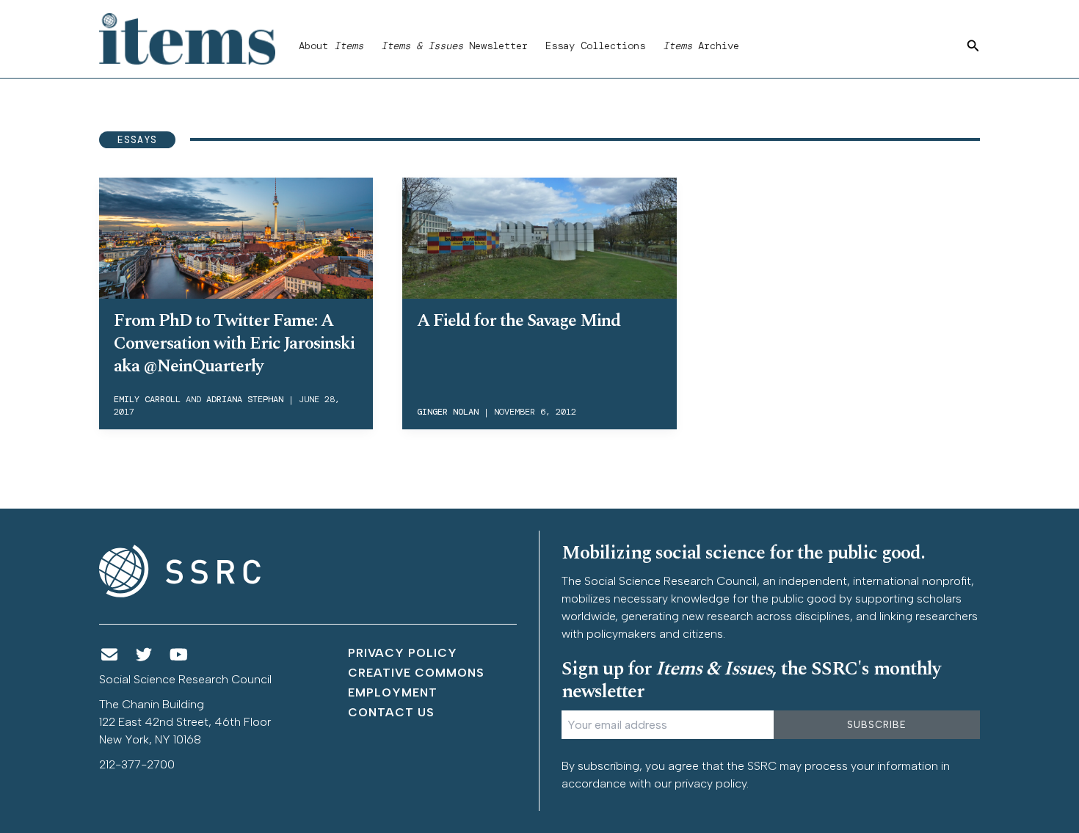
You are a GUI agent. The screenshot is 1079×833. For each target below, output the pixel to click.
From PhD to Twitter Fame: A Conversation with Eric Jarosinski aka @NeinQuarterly (234, 343)
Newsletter (454, 45)
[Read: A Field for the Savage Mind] (539, 235)
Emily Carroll (147, 399)
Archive (701, 45)
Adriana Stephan (244, 399)
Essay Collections (595, 45)
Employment (392, 692)
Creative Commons (416, 673)
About (331, 45)
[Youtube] (179, 655)
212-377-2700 (137, 764)
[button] (973, 46)
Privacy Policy (402, 653)
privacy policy (710, 783)
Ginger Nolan (448, 412)
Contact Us (391, 712)
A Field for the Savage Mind (518, 321)
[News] (109, 655)
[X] (144, 655)
